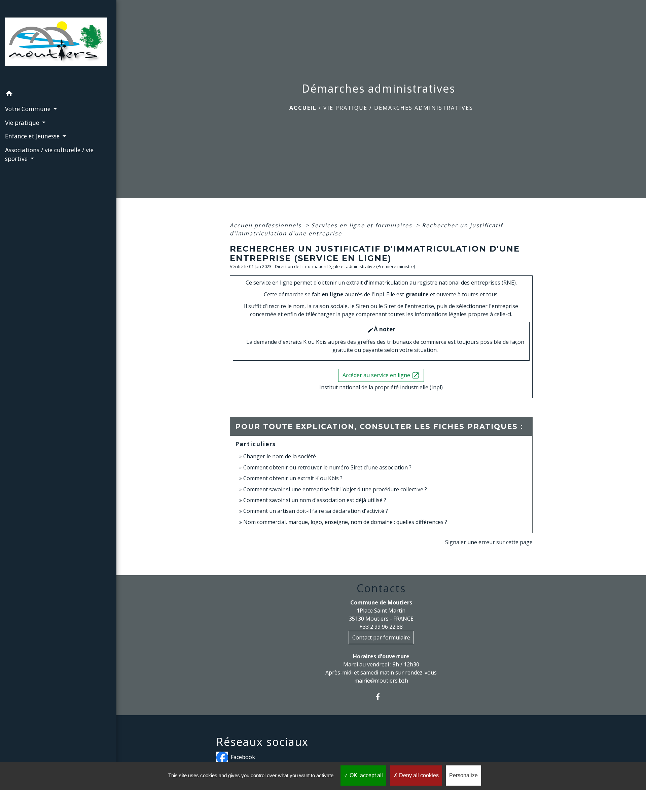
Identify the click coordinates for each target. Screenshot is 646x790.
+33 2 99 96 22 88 (381, 626)
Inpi (379, 294)
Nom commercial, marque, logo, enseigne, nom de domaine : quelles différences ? (345, 522)
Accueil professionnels (266, 225)
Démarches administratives (423, 107)
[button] (58, 94)
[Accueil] (58, 43)
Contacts (381, 588)
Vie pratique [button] (23, 123)
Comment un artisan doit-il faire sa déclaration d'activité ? (315, 511)
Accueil (303, 107)
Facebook (243, 757)
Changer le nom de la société (279, 456)
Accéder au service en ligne (381, 375)
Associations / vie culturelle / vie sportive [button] (49, 154)
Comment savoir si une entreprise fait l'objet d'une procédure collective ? (335, 489)
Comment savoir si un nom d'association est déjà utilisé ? (314, 500)
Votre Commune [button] (28, 109)
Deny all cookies (418, 775)
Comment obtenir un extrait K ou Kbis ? (293, 478)
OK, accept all (365, 775)
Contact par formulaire (381, 637)
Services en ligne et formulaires (362, 225)
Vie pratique (345, 107)
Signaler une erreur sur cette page (489, 542)
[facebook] (381, 696)
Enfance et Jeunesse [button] (33, 136)
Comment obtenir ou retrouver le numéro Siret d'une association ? (327, 467)
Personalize (463, 775)
